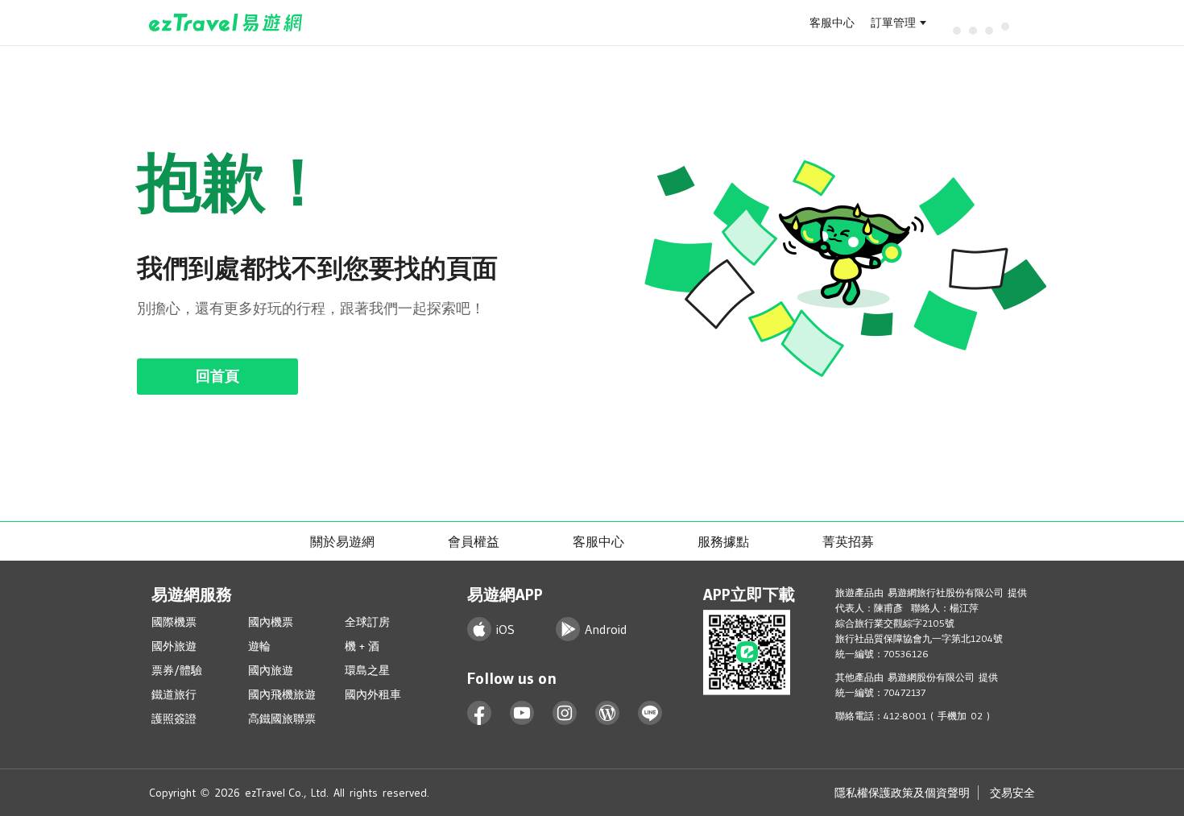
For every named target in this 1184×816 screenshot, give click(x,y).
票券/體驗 (176, 670)
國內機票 (270, 622)
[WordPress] (607, 713)
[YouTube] (522, 713)
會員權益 (473, 541)
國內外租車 (373, 694)
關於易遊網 (342, 541)
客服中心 (832, 22)
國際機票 (174, 622)
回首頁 (217, 376)
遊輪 (259, 646)
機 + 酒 (362, 646)
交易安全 (1012, 792)
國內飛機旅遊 (282, 694)
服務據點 (723, 541)
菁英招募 (848, 541)
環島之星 (367, 670)
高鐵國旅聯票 (282, 718)
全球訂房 (367, 622)
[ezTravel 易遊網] (226, 22)
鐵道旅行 (174, 694)
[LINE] (650, 713)
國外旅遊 (174, 646)
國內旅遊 (270, 670)
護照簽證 (174, 718)
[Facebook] (479, 713)
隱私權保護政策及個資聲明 (902, 792)
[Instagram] (565, 713)
